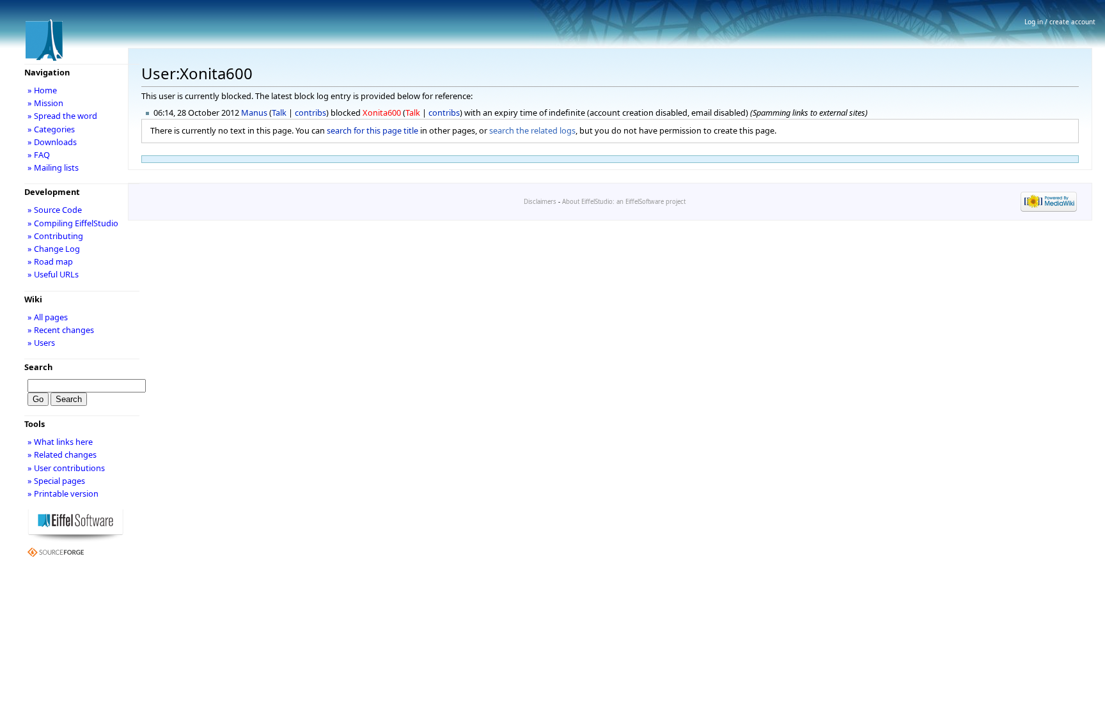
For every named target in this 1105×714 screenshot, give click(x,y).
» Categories (51, 129)
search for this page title (372, 130)
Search (38, 367)
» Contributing (55, 236)
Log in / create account (1059, 21)
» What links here (60, 441)
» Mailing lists (53, 167)
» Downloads (52, 142)
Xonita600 (382, 112)
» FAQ (38, 154)
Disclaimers (540, 202)
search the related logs (532, 130)
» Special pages (56, 480)
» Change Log (53, 248)
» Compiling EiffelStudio (72, 223)
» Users (41, 342)
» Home (42, 90)
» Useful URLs (53, 274)
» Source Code (54, 209)
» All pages (47, 317)
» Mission (45, 103)
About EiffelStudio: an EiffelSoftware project (624, 202)
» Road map (50, 261)
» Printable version (62, 493)
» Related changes (62, 454)
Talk (279, 112)
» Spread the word (62, 115)
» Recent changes (60, 330)
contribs (310, 112)
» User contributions (66, 468)
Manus (254, 112)
